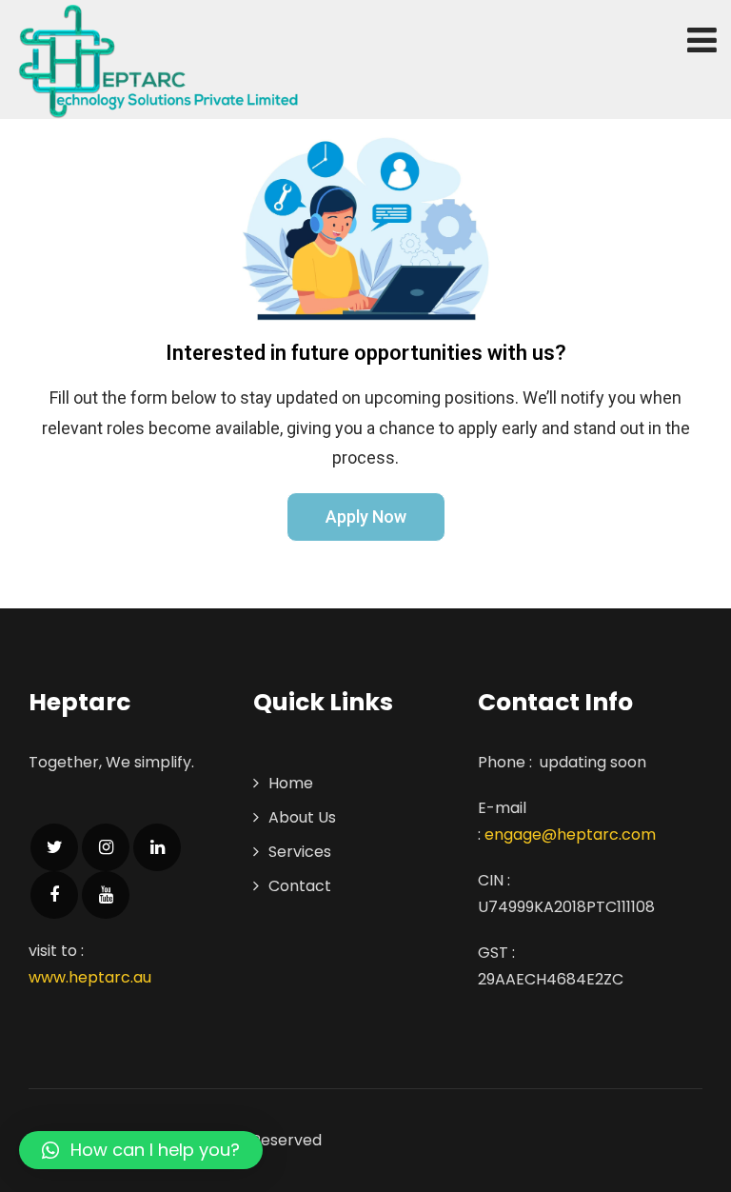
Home (290, 783)
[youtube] (105, 895)
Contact (299, 886)
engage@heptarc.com (570, 834)
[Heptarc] (157, 62)
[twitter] (54, 847)
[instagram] (105, 847)
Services (299, 852)
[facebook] (54, 895)
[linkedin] (157, 847)
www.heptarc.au (90, 977)
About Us (302, 817)
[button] (365, 517)
